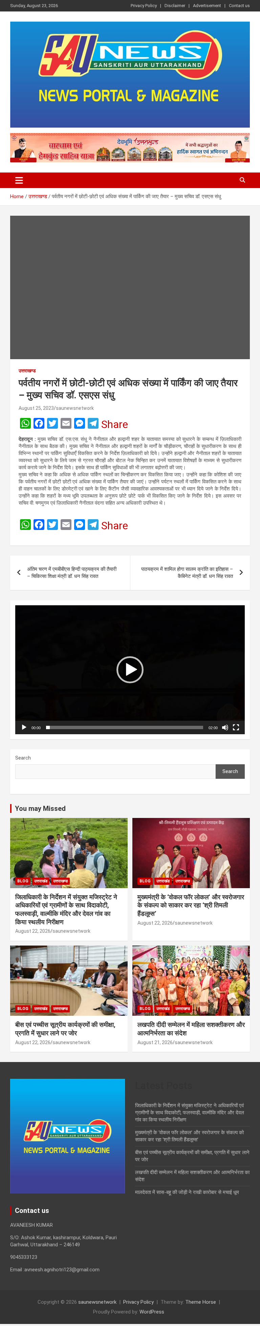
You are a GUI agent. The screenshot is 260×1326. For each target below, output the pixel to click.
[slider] (124, 727)
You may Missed (40, 808)
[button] (130, 669)
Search (23, 758)
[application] (130, 669)
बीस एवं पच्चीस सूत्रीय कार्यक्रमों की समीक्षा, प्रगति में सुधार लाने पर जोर (65, 1029)
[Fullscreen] (236, 727)
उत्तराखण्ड (27, 370)
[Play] (24, 727)
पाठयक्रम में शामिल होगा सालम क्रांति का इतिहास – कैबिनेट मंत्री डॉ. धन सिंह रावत (187, 572)
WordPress (151, 1312)
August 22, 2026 (32, 931)
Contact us (239, 5)
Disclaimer (175, 5)
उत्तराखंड (40, 881)
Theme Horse (200, 1302)
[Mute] (225, 727)
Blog (22, 881)
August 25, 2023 (36, 408)
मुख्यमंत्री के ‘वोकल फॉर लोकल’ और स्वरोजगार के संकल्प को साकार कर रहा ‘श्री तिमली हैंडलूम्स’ (190, 905)
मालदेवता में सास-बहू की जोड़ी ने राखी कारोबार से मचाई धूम (187, 1192)
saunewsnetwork (75, 408)
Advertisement (207, 5)
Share (114, 424)
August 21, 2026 (155, 1042)
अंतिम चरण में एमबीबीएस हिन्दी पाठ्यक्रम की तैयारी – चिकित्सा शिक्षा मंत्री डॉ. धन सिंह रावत (71, 572)
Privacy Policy (144, 5)
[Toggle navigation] (19, 180)
